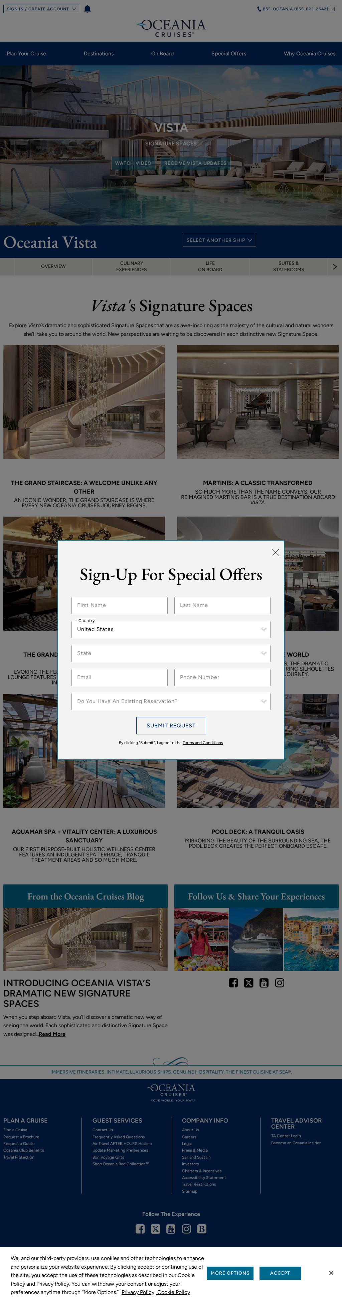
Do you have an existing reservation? (116, 692)
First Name (89, 596)
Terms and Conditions (203, 742)
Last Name (191, 596)
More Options (230, 1273)
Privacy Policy (138, 1292)
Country (86, 620)
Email (83, 668)
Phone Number (196, 668)
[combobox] (171, 629)
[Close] (276, 552)
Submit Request (171, 725)
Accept (280, 1273)
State (83, 644)
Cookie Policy (173, 1292)
